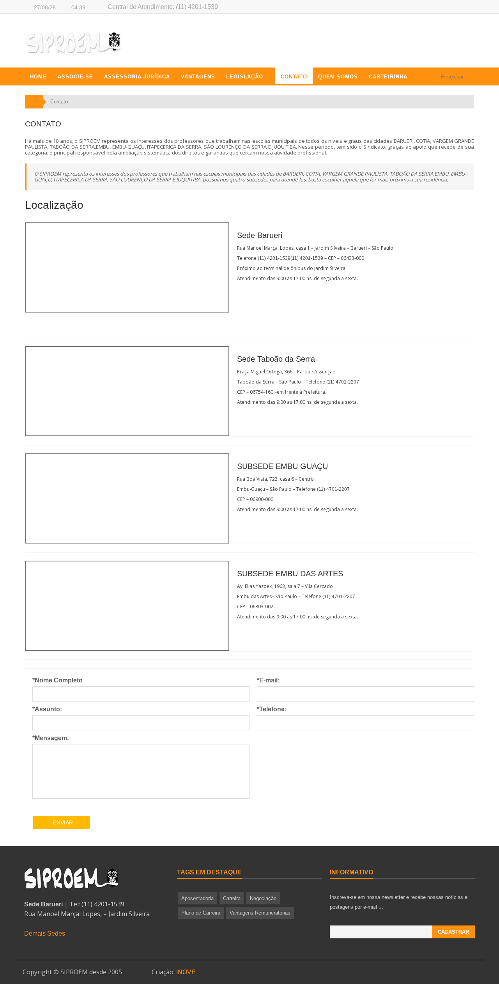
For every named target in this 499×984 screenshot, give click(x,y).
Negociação (263, 898)
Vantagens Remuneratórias (260, 913)
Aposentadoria (197, 898)
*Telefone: (272, 709)
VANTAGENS (198, 77)
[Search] (486, 77)
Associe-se (75, 77)
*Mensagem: (50, 738)
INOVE (186, 972)
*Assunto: (47, 709)
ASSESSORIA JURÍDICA (137, 77)
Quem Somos (338, 77)
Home (38, 77)
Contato (294, 77)
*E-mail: (268, 680)
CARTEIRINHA (388, 77)
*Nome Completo (57, 680)
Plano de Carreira (200, 913)
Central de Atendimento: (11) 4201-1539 (163, 7)
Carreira (232, 898)
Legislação (244, 77)
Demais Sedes (44, 933)
